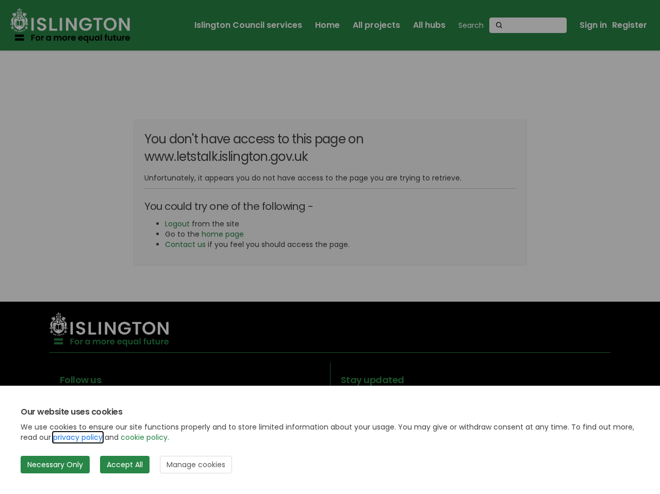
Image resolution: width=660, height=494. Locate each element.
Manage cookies (196, 464)
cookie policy (144, 437)
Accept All (125, 464)
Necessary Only (55, 464)
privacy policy (78, 437)
